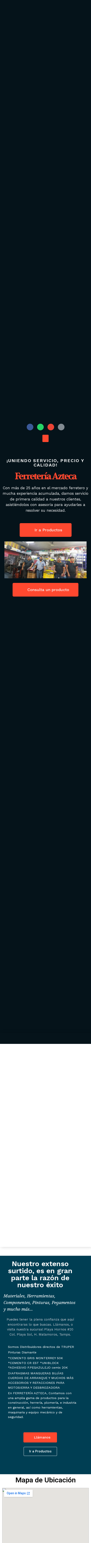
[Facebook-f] (30, 427)
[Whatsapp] (40, 427)
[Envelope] (50, 427)
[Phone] (61, 427)
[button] (45, 438)
